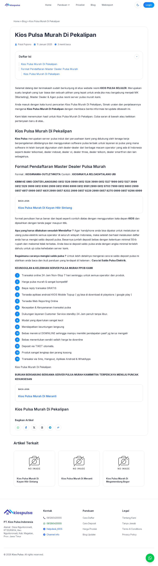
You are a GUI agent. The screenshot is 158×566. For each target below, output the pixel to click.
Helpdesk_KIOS (54, 529)
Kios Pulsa (21, 138)
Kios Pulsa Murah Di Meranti (37, 396)
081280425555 (54, 523)
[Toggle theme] (138, 5)
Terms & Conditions (132, 529)
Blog (93, 5)
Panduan (62, 5)
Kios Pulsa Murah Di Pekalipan (39, 64)
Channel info (53, 534)
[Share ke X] (34, 427)
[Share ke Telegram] (50, 427)
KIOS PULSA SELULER (113, 88)
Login (149, 5)
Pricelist (80, 5)
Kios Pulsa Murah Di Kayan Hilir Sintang (45, 207)
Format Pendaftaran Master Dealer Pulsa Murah (49, 69)
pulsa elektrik (30, 235)
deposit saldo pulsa (83, 243)
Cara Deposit (89, 523)
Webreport (107, 5)
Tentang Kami (129, 517)
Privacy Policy (129, 534)
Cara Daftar (88, 517)
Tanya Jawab (129, 523)
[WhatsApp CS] (150, 558)
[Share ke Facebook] (26, 427)
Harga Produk (90, 529)
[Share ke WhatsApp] (18, 427)
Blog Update (89, 534)
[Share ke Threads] (42, 427)
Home (48, 5)
